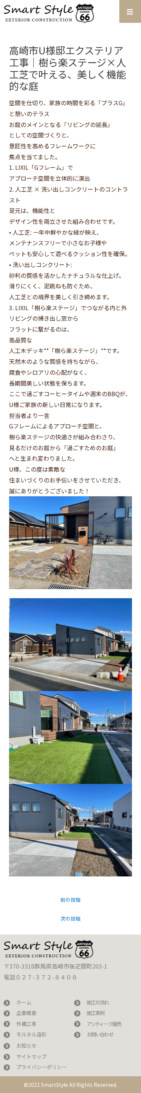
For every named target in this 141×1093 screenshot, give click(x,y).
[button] (130, 11)
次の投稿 (70, 918)
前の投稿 (70, 899)
